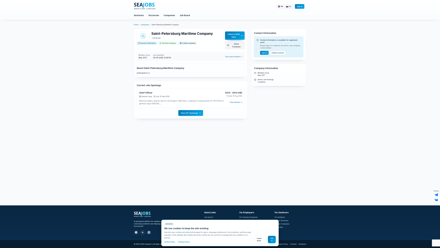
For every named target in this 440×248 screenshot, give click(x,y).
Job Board (185, 15)
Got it (271, 239)
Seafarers (139, 15)
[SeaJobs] (152, 6)
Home (136, 25)
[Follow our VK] (436, 200)
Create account (277, 53)
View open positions (233, 57)
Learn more (259, 239)
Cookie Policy (170, 242)
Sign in (299, 6)
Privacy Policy (184, 242)
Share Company (236, 45)
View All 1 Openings (189, 113)
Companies (169, 15)
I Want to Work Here (233, 35)
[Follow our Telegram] (436, 195)
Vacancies (153, 15)
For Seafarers (280, 217)
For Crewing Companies (248, 217)
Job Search (208, 217)
